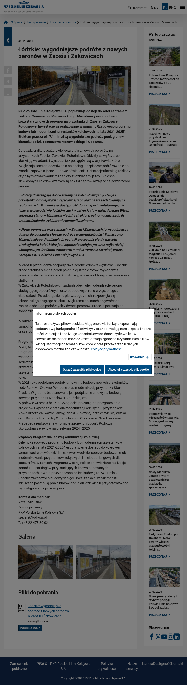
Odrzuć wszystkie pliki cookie (82, 369)
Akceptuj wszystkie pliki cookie (128, 369)
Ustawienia (137, 357)
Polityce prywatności (106, 349)
